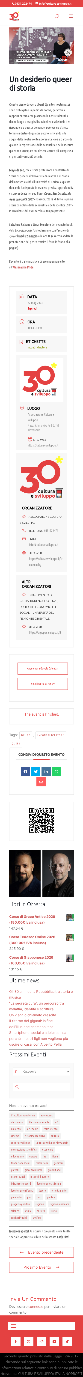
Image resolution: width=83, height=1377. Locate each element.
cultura (55, 1135)
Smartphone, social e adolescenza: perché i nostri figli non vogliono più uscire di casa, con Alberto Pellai (38, 1038)
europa (33, 1156)
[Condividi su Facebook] (25, 771)
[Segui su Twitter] (28, 1341)
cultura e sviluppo (20, 1142)
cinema (15, 1135)
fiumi (55, 1156)
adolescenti (47, 1115)
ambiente (16, 1128)
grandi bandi (18, 1176)
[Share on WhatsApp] (56, 771)
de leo (25, 735)
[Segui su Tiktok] (67, 1341)
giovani (15, 1170)
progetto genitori (20, 1204)
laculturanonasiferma (49, 1183)
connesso (35, 1306)
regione (40, 1204)
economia (47, 1149)
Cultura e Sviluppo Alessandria (52, 1142)
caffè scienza (51, 1128)
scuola (28, 1210)
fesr (45, 1156)
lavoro (42, 1190)
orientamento (59, 1190)
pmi (29, 1197)
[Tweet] (35, 771)
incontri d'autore (50, 735)
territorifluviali (19, 1217)
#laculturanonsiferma (23, 1115)
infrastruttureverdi (21, 1183)
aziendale (32, 1128)
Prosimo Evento (37, 1267)
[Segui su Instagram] (41, 1341)
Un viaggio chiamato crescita (32, 1015)
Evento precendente (45, 1252)
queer (16, 743)
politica (51, 1197)
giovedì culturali (33, 1170)
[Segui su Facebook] (16, 1341)
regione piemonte (59, 1204)
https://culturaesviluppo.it (43, 445)
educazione (17, 1156)
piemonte (16, 1197)
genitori (58, 1163)
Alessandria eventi (39, 1122)
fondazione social (20, 1163)
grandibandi (54, 1170)
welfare (37, 1217)
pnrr (39, 1197)
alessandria (17, 1122)
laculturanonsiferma (22, 1190)
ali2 (56, 1122)
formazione (42, 1163)
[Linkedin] (46, 771)
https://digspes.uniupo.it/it (45, 632)
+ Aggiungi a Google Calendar (43, 668)
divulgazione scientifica (24, 1149)
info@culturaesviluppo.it (43, 545)
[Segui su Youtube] (54, 1341)
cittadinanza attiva (35, 1135)
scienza (15, 1210)
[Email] (41, 781)
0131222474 (51, 530)
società (41, 1210)
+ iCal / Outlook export (43, 683)
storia (53, 1210)
